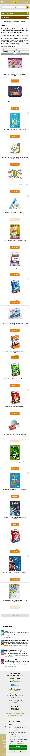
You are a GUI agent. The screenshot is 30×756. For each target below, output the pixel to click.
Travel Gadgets (15, 21)
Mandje (28, 1)
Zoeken (27, 7)
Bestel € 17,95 (15, 330)
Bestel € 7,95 (15, 524)
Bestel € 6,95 (15, 468)
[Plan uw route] (18, 685)
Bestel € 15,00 (15, 607)
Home (8, 21)
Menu (4, 2)
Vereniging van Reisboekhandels (16, 713)
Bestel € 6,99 (15, 496)
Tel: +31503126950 (25, 2)
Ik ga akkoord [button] (18, 746)
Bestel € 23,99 (15, 219)
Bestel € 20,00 (15, 164)
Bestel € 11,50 (15, 136)
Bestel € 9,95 (15, 81)
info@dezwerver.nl (15, 681)
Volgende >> (20, 615)
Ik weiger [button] (18, 749)
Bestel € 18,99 (15, 191)
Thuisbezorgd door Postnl (16, 715)
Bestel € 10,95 (15, 247)
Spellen (23, 21)
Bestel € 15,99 (15, 579)
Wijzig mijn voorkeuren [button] (18, 751)
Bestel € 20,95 (15, 441)
